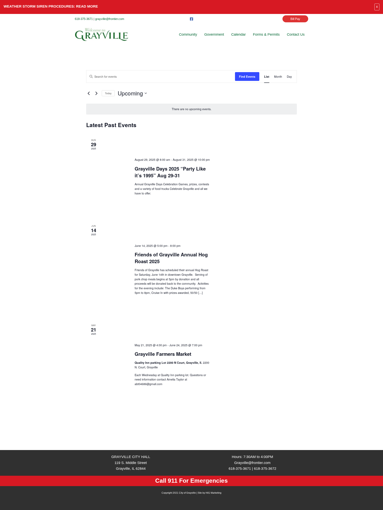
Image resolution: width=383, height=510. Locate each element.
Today (108, 93)
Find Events (247, 76)
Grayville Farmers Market (163, 353)
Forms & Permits (266, 34)
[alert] (191, 109)
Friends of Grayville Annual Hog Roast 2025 (171, 258)
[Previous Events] (88, 93)
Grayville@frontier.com (252, 463)
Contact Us (296, 34)
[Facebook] (191, 19)
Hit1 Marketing (213, 492)
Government (214, 34)
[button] (295, 18)
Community (188, 34)
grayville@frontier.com (109, 19)
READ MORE (87, 6)
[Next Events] (96, 93)
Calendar (238, 34)
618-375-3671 (84, 19)
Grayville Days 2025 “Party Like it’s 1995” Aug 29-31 (170, 172)
